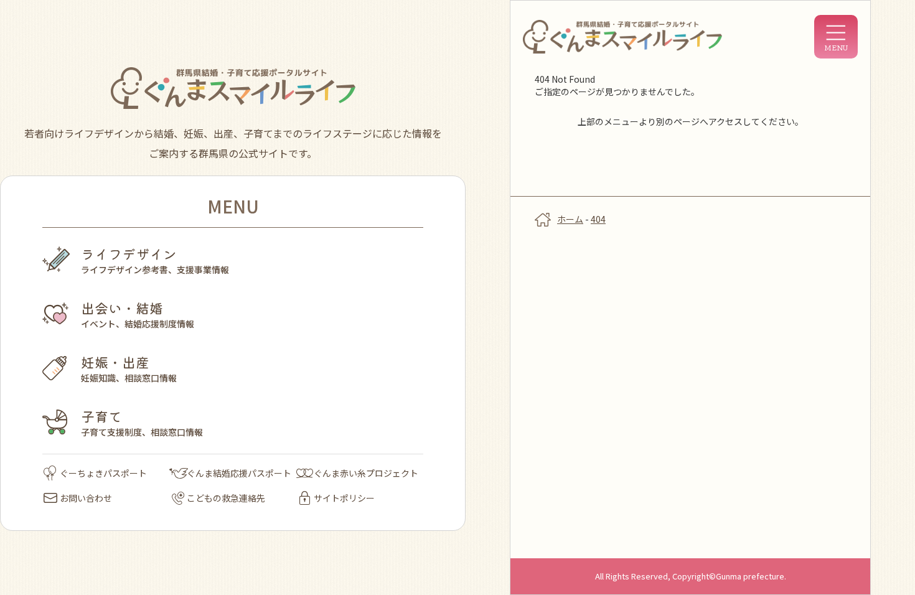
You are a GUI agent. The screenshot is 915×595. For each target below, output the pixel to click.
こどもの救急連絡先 (226, 498)
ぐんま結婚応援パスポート (239, 473)
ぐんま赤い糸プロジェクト (366, 473)
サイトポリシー (344, 498)
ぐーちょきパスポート (103, 473)
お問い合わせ (86, 498)
